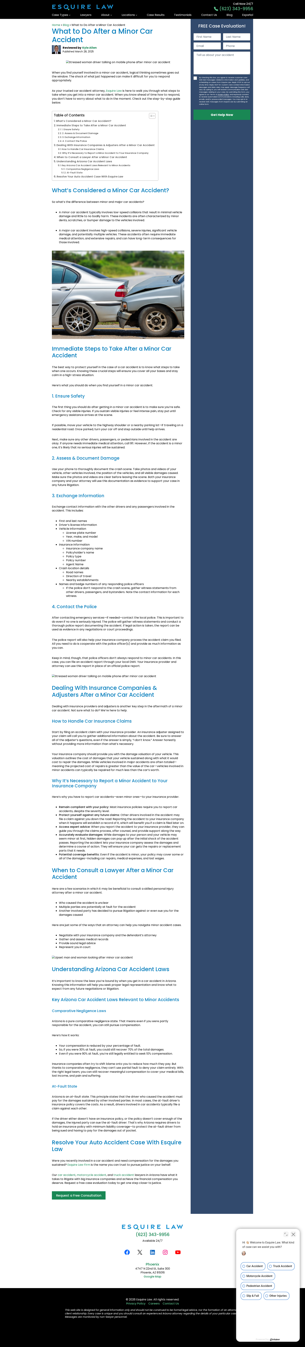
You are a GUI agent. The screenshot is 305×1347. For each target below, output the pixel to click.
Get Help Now (222, 115)
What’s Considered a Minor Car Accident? (83, 121)
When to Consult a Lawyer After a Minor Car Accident (92, 157)
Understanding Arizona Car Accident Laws (84, 161)
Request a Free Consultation (78, 1195)
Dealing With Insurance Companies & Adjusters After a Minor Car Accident (105, 145)
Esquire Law (114, 91)
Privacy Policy (223, 94)
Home (56, 25)
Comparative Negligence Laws (82, 169)
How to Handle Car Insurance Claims (83, 149)
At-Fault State (74, 172)
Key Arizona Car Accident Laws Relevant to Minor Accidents (96, 165)
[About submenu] (111, 15)
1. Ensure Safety (71, 129)
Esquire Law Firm (78, 1165)
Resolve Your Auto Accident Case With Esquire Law (90, 176)
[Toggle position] (286, 1234)
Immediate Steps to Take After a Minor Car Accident (91, 125)
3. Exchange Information (76, 137)
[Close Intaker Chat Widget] (293, 1234)
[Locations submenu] (136, 15)
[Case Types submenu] (70, 15)
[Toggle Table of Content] (150, 116)
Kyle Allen (89, 48)
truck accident (123, 1175)
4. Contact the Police (74, 141)
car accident (67, 1175)
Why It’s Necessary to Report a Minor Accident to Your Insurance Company (105, 153)
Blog (66, 25)
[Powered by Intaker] (275, 1340)
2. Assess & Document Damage (80, 133)
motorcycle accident (91, 1175)
